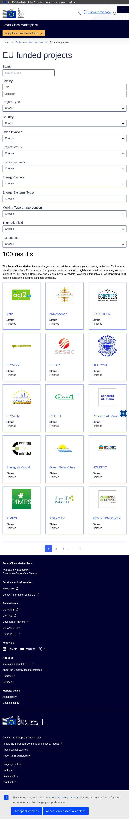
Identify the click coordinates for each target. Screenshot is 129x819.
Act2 (9, 314)
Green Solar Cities (62, 467)
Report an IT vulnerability (17, 755)
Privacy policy (10, 776)
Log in (79, 13)
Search (114, 13)
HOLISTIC (100, 467)
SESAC (54, 365)
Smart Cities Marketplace (17, 563)
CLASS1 (55, 416)
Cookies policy (11, 702)
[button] (85, 12)
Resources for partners (15, 749)
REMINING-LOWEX (107, 518)
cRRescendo (58, 314)
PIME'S (11, 518)
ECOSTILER (101, 314)
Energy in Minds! (18, 467)
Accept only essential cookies (65, 811)
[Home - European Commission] (13, 12)
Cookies (7, 770)
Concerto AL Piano (105, 416)
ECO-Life (12, 365)
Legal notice (9, 782)
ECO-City (13, 416)
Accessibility (10, 696)
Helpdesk (8, 682)
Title (6, 87)
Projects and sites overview (29, 42)
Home (5, 42)
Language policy (12, 764)
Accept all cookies (26, 811)
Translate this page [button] (99, 12)
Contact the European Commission (22, 737)
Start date (9, 94)
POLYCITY (57, 518)
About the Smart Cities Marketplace (22, 670)
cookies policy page (63, 797)
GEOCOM (100, 365)
